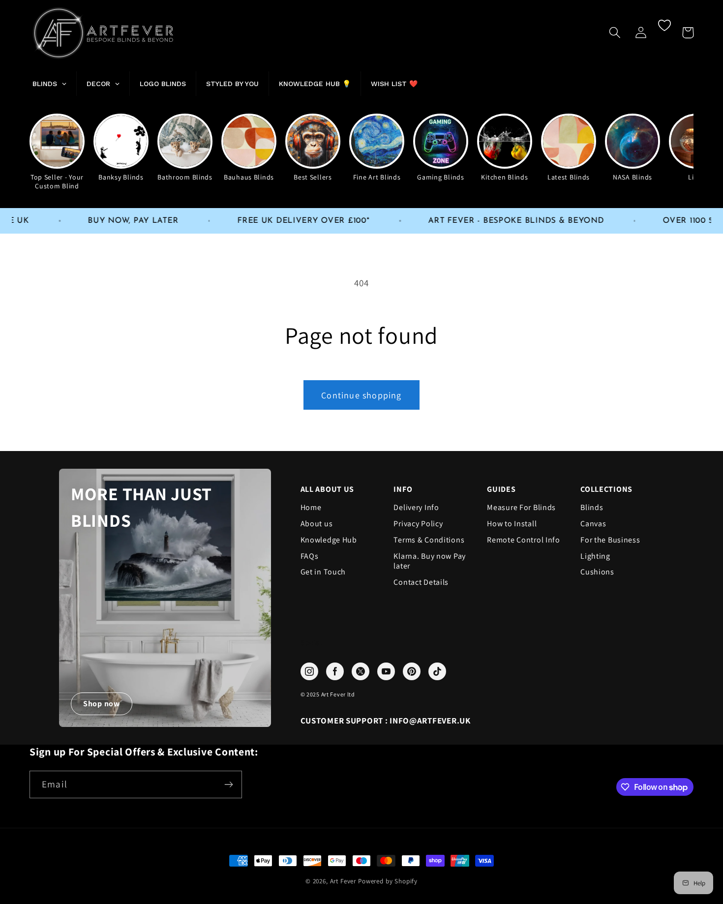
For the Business (610, 540)
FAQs (310, 556)
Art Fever (343, 881)
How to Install (512, 524)
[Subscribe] (228, 784)
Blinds (591, 507)
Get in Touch (323, 572)
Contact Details (421, 582)
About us (317, 524)
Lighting (595, 556)
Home (311, 507)
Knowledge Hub (329, 540)
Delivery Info (416, 507)
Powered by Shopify (388, 881)
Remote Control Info (523, 540)
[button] (615, 33)
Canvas (593, 524)
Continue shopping (361, 395)
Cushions (597, 572)
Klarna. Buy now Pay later (429, 561)
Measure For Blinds (521, 507)
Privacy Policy (418, 524)
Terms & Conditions (428, 540)
